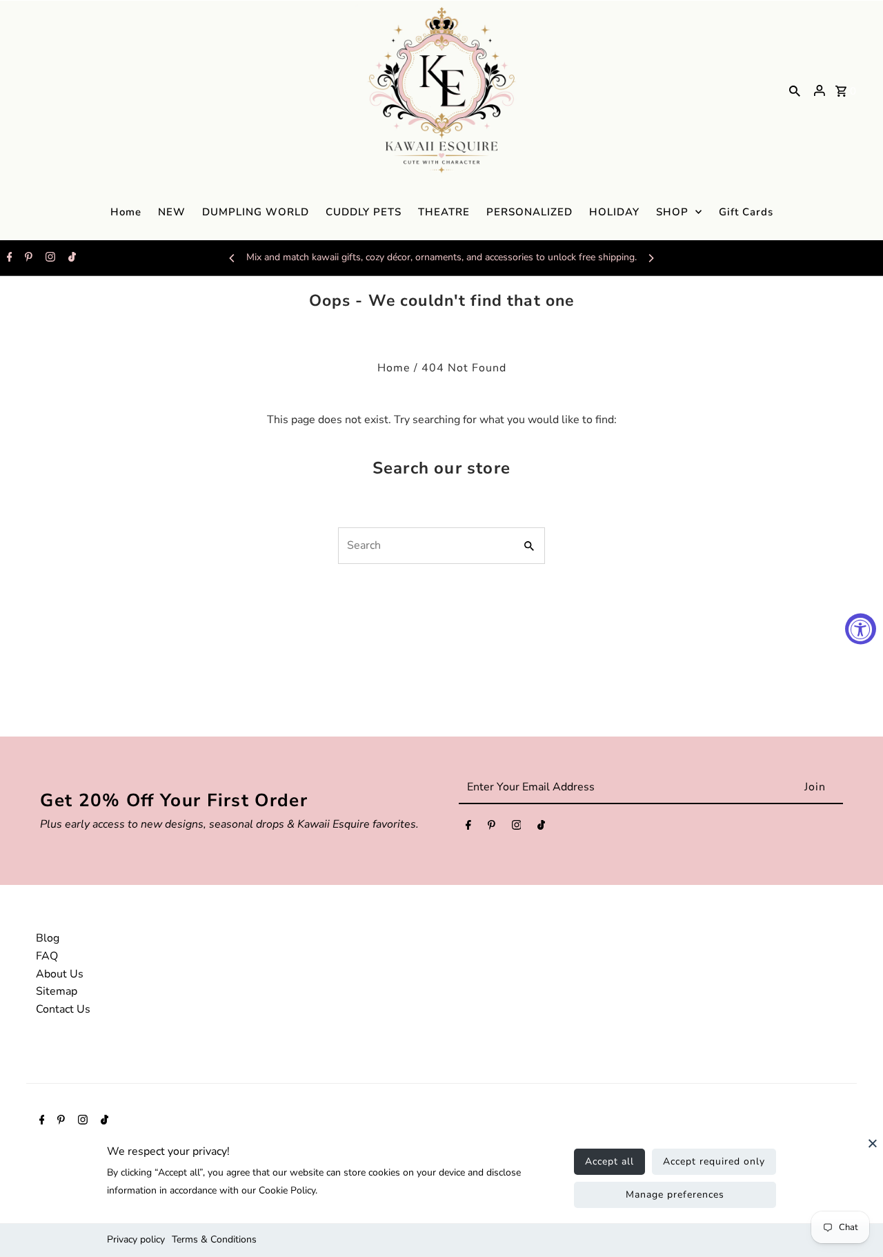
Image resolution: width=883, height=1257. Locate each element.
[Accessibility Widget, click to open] (860, 628)
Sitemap (56, 991)
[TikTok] (70, 258)
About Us (59, 974)
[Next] (650, 258)
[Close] (872, 1150)
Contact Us (63, 1009)
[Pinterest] (26, 258)
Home (393, 368)
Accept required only (714, 1161)
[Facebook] (7, 258)
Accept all (609, 1161)
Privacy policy (136, 1239)
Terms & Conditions (214, 1239)
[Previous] (232, 258)
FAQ (47, 956)
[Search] (795, 90)
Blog (47, 938)
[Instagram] (48, 258)
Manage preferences (675, 1194)
